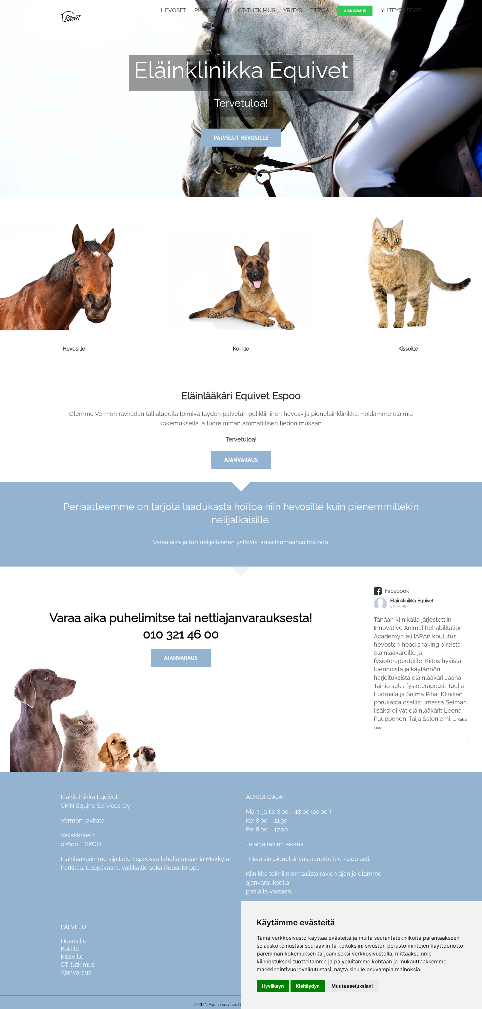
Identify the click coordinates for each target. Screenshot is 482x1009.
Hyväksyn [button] (273, 986)
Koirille (241, 349)
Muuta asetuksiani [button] (352, 986)
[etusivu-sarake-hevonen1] (74, 221)
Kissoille (408, 349)
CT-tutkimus (78, 964)
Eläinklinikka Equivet (411, 600)
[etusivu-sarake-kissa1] (408, 221)
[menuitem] (177, 10)
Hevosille (74, 349)
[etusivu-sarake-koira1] (241, 221)
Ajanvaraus (76, 972)
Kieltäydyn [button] (308, 986)
